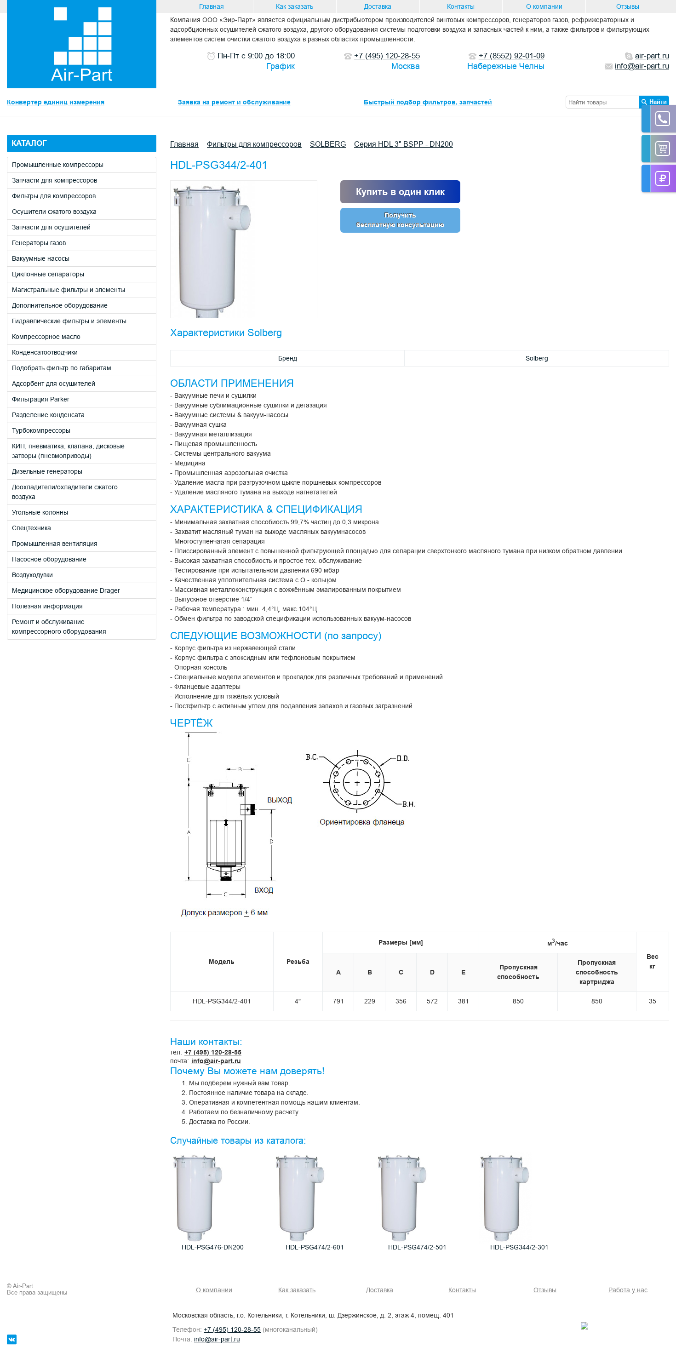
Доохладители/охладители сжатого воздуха (65, 491)
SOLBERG (328, 144)
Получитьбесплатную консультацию (400, 220)
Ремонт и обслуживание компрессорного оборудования (59, 626)
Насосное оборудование (49, 559)
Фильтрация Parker (40, 399)
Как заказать (294, 6)
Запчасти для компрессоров (54, 180)
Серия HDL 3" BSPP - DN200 (403, 144)
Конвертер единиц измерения (55, 102)
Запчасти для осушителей (51, 227)
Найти (658, 101)
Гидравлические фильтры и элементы (69, 321)
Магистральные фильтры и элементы (68, 289)
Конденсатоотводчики (45, 352)
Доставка (377, 6)
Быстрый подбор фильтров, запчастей (428, 102)
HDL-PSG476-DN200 (213, 1247)
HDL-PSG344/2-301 (519, 1247)
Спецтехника (31, 528)
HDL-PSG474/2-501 (417, 1247)
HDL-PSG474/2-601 (315, 1247)
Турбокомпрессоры (41, 430)
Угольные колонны (40, 512)
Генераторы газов (39, 242)
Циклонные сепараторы (48, 274)
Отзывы (627, 6)
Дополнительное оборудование (60, 305)
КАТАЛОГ (29, 143)
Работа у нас (627, 1290)
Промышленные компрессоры (57, 164)
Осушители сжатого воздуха (54, 211)
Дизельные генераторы (47, 471)
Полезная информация (47, 606)
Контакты (461, 6)
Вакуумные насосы (40, 258)
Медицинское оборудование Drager (66, 590)
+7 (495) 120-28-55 (212, 1052)
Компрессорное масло (46, 336)
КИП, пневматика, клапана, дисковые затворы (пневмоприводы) (68, 450)
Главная (211, 6)
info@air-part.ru (216, 1061)
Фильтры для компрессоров (54, 196)
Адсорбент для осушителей (53, 383)
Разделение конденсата (48, 414)
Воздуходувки (32, 575)
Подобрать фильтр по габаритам (61, 368)
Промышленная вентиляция (54, 543)
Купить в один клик (400, 191)
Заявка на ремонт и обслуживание (234, 102)
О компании (544, 6)
